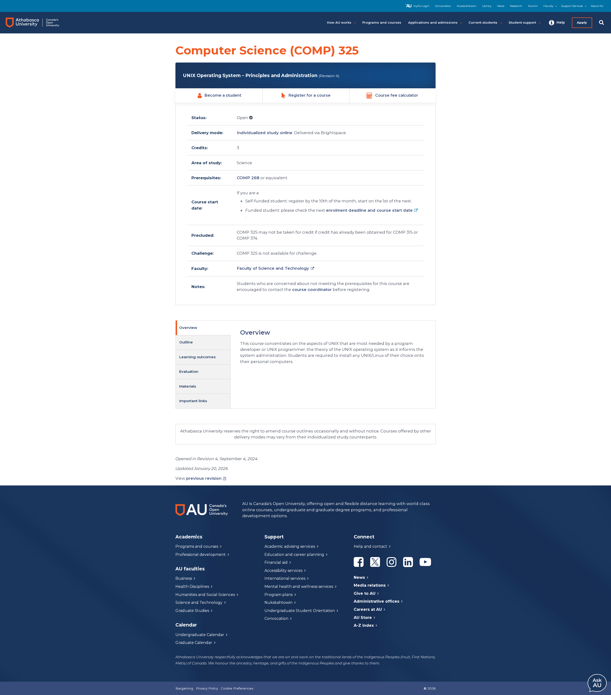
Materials (187, 386)
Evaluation (188, 371)
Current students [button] (483, 22)
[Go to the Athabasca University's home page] (37, 22)
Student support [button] (522, 22)
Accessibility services (283, 570)
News (500, 6)
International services (284, 578)
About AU (597, 6)
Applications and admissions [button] (433, 22)
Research (516, 6)
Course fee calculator (396, 95)
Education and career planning (294, 554)
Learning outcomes (197, 357)
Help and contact (370, 546)
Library (486, 6)
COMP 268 (248, 177)
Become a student (223, 95)
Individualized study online (264, 132)
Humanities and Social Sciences (205, 594)
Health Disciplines (192, 586)
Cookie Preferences (237, 688)
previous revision (203, 478)
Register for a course (310, 95)
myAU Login (421, 6)
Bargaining (184, 688)
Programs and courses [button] (381, 22)
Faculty (548, 6)
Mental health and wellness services (298, 586)
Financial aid (276, 562)
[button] (557, 22)
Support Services (572, 6)
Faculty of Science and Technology (273, 268)
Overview (188, 327)
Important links (193, 401)
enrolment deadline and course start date (369, 210)
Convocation (443, 6)
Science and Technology (198, 602)
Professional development (200, 554)
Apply (582, 22)
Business (183, 578)
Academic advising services (289, 546)
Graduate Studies (192, 610)
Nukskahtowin (466, 6)
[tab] (203, 328)
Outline (186, 342)
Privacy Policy (207, 688)
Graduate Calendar (193, 642)
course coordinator (312, 289)
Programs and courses (196, 546)
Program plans (278, 594)
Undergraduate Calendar (199, 634)
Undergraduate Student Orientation (299, 610)
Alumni (533, 6)
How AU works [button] (339, 22)
